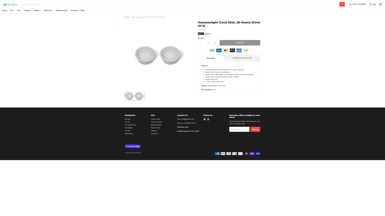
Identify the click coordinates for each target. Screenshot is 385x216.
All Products (129, 134)
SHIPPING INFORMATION (242, 58)
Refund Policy (155, 128)
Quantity (201, 38)
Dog (11, 10)
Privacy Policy (155, 119)
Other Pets (48, 10)
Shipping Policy (156, 125)
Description (211, 58)
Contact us (154, 134)
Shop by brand (61, 10)
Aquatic (27, 10)
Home (5, 10)
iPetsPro (203, 29)
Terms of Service (156, 122)
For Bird (127, 131)
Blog (82, 10)
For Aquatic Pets (130, 125)
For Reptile (128, 128)
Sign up (255, 129)
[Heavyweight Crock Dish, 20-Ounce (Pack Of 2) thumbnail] (135, 96)
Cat (18, 10)
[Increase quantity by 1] (215, 43)
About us (154, 131)
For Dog (127, 119)
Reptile (37, 10)
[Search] (342, 4)
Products (74, 10)
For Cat (127, 122)
